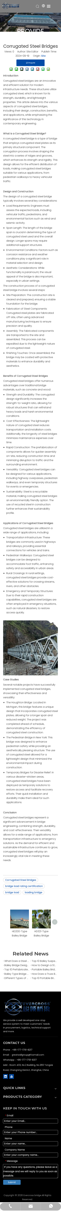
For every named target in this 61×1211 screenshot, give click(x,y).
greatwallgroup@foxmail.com (28, 1054)
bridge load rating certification (24, 886)
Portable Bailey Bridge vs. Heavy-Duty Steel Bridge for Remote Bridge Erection (44, 969)
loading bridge (33, 892)
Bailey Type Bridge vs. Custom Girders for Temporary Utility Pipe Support (16, 974)
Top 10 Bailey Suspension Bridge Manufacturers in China (44, 961)
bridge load (12, 892)
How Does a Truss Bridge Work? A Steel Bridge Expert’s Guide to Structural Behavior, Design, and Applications (44, 974)
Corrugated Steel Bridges (20, 880)
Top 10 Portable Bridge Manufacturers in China (44, 978)
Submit (12, 1182)
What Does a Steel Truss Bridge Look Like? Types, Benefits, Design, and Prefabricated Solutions (16, 961)
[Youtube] (11, 1076)
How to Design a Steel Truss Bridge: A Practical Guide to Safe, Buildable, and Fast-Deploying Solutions (44, 965)
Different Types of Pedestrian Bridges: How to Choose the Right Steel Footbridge (16, 978)
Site (43, 56)
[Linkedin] (5, 1076)
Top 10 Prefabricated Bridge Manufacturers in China (16, 969)
